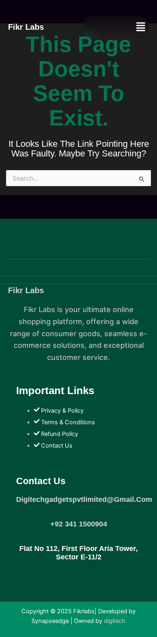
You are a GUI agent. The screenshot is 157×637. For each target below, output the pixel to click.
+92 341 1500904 (78, 524)
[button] (141, 27)
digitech (115, 621)
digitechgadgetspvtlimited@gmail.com (84, 499)
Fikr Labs (26, 290)
